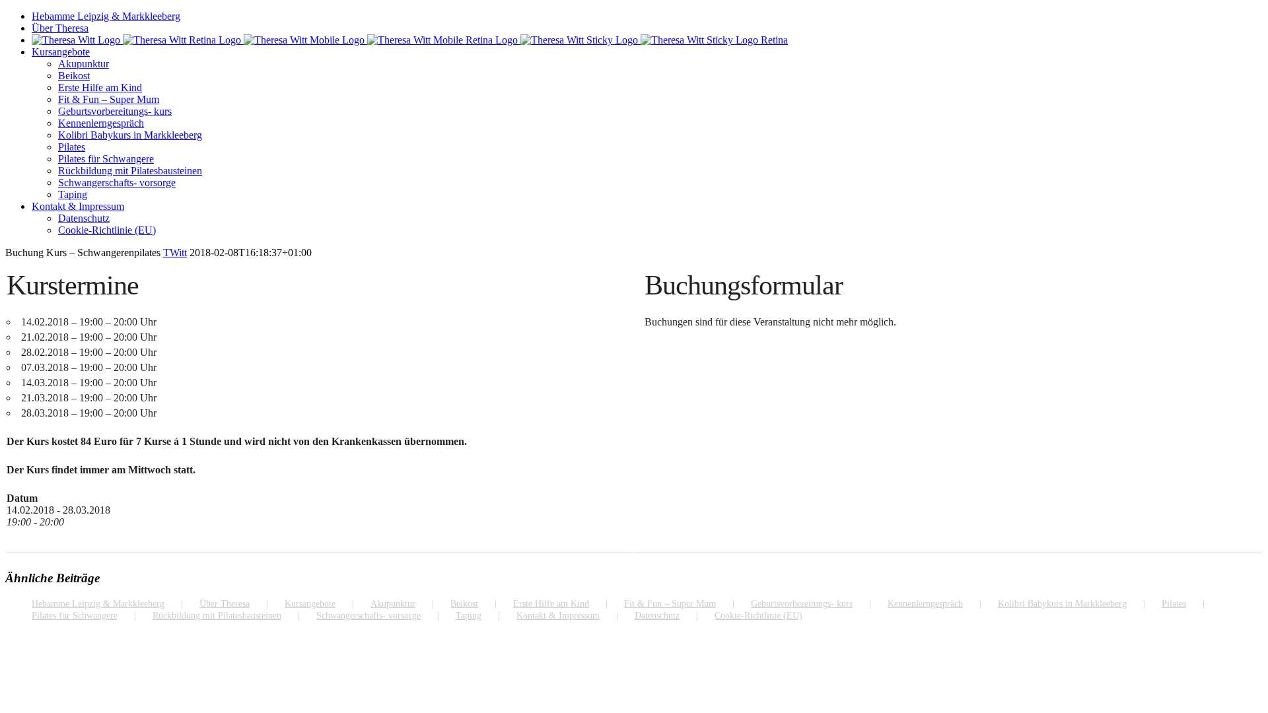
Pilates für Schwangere (75, 616)
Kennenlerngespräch (925, 604)
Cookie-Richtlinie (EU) (758, 616)
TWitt (175, 252)
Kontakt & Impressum (558, 616)
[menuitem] (647, 16)
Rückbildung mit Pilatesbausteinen (217, 616)
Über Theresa (224, 604)
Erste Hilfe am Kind (551, 604)
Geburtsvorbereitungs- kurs (802, 604)
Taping (468, 616)
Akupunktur (392, 604)
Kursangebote (310, 604)
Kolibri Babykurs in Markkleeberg (1062, 604)
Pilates (1174, 604)
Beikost (464, 604)
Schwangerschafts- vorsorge (368, 616)
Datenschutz (657, 616)
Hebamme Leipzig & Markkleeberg (98, 604)
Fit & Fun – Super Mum (670, 604)
